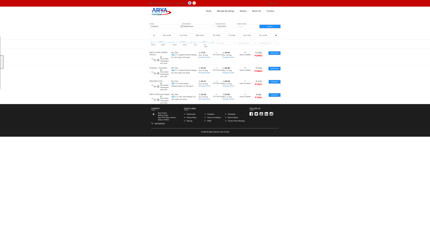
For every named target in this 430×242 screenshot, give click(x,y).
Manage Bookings (225, 11)
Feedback (210, 114)
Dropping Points (228, 57)
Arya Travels (224, 132)
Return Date (241, 24)
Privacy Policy (191, 117)
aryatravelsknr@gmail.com (162, 3)
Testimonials (190, 114)
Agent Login (273, 3)
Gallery (243, 11)
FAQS (209, 121)
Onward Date (220, 24)
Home (209, 11)
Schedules (231, 114)
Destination (187, 24)
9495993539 (181, 3)
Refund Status (232, 117)
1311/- (258, 84)
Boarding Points (204, 57)
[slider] (151, 42)
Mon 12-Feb (167, 35)
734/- (258, 97)
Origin (151, 24)
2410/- (259, 55)
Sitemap (189, 121)
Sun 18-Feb (263, 35)
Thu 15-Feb (216, 35)
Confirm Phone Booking (236, 121)
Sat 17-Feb (247, 35)
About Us (256, 11)
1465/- (259, 71)
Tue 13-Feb (183, 35)
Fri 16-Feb (232, 35)
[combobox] (225, 43)
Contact (270, 11)
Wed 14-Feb (200, 35)
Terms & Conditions (214, 117)
